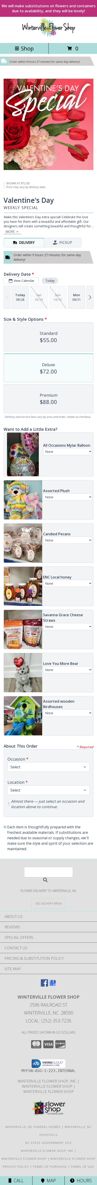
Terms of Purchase (50, 1167)
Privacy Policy (16, 1167)
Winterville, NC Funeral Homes (33, 1127)
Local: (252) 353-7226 (48, 1021)
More (10, 231)
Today (50, 280)
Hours (83, 1180)
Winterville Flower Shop (47, 1086)
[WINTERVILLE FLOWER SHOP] (48, 36)
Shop (27, 48)
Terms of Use (82, 1167)
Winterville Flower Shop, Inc (47, 1081)
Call (18, 1180)
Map (50, 1180)
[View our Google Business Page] (52, 985)
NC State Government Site (48, 1143)
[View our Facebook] (44, 985)
